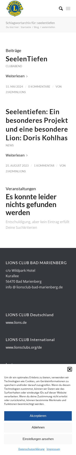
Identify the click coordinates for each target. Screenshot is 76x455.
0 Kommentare (39, 86)
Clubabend (14, 66)
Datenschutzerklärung (31, 449)
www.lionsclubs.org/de (24, 347)
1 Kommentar (44, 165)
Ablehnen (38, 427)
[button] (70, 369)
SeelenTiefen (27, 59)
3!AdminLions (16, 92)
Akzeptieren (38, 416)
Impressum (53, 449)
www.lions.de (16, 322)
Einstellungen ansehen (38, 439)
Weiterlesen (15, 76)
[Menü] (68, 8)
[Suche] (59, 8)
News (10, 145)
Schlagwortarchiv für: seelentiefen (30, 23)
